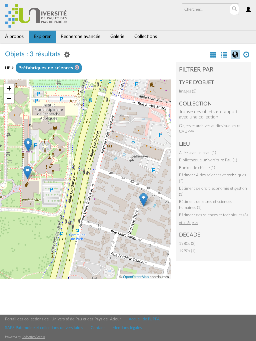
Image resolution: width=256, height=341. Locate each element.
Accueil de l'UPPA (144, 319)
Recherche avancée (80, 36)
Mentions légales (127, 328)
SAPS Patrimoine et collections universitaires (44, 328)
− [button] (9, 98)
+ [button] (9, 88)
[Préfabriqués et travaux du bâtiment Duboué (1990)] (27, 172)
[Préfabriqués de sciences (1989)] (28, 145)
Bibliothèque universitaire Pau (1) (208, 160)
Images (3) (187, 91)
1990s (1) (187, 251)
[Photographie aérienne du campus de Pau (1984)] (143, 200)
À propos (14, 36)
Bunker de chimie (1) (197, 168)
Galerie (117, 36)
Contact (98, 328)
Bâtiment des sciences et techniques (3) (213, 215)
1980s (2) (187, 244)
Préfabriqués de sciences (46, 68)
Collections (145, 36)
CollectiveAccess (33, 337)
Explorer (42, 36)
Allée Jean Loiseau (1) (197, 153)
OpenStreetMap (136, 276)
